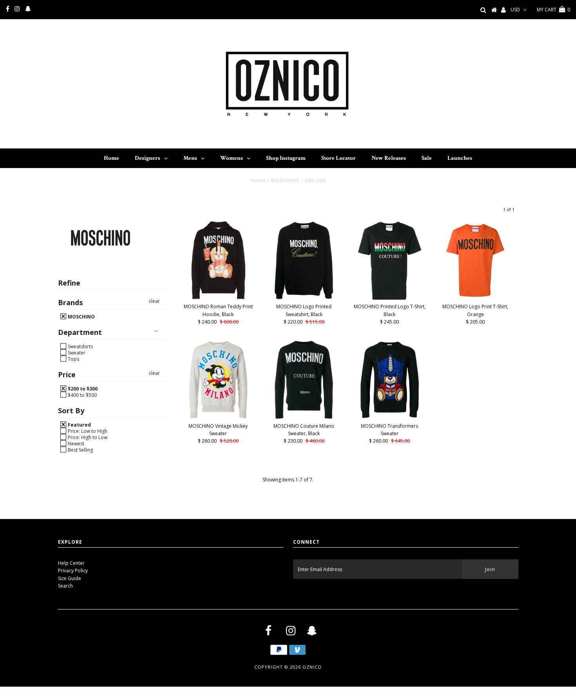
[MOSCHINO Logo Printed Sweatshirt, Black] (303, 260)
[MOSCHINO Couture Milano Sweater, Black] (303, 379)
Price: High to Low (87, 437)
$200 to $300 (82, 388)
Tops (73, 359)
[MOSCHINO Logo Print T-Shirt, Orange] (475, 260)
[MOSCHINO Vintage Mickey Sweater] (218, 379)
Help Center (71, 563)
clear (154, 301)
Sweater (76, 352)
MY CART (553, 9)
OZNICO (312, 667)
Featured (79, 424)
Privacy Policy (73, 570)
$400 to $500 (82, 395)
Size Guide (69, 578)
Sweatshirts (80, 346)
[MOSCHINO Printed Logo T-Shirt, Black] (389, 260)
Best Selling (80, 450)
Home (258, 180)
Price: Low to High (87, 431)
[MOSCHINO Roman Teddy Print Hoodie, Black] (218, 260)
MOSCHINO (285, 180)
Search (65, 585)
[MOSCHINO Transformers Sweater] (389, 379)
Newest (75, 443)
